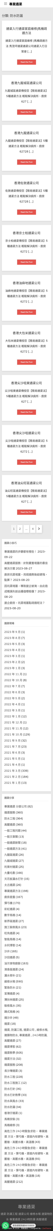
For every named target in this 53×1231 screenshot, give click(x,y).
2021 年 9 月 (12, 740)
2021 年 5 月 (12, 758)
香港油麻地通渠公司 (26, 283)
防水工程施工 (12, 1083)
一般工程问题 (12, 830)
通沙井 (8, 1017)
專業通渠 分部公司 (15, 806)
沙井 (7, 951)
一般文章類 (11, 836)
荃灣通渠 (9, 993)
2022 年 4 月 (12, 704)
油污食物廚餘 (12, 963)
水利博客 (9, 945)
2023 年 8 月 (12, 638)
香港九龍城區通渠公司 (26, 83)
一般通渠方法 (12, 848)
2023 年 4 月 (12, 650)
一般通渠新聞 (12, 842)
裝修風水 (9, 1005)
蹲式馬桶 (9, 1011)
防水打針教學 (12, 1095)
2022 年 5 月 (12, 698)
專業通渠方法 (12, 891)
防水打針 (9, 1089)
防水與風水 (11, 1101)
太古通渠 (9, 885)
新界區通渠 (11, 921)
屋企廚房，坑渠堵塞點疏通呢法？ (24, 603)
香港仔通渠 (11, 1113)
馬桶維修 (9, 1125)
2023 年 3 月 (12, 656)
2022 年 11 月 (13, 674)
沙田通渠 (9, 957)
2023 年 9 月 (12, 632)
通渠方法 (9, 1058)
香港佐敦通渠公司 (26, 183)
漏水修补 (9, 975)
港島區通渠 (11, 969)
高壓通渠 (10, 824)
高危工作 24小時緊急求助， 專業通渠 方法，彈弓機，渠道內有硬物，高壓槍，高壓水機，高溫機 (26, 1137)
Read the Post (28, 63)
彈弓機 (8, 903)
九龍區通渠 (11, 854)
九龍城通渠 (11, 860)
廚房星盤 (9, 897)
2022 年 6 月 (12, 692)
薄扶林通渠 (11, 999)
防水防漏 (9, 1107)
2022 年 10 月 (13, 680)
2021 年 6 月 (12, 752)
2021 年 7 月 (12, 746)
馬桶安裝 (9, 1119)
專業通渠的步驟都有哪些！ (20, 551)
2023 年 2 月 (12, 662)
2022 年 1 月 (12, 716)
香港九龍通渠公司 (26, 133)
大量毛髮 (9, 873)
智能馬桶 (9, 939)
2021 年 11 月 (13, 728)
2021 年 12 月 (13, 722)
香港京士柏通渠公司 (26, 233)
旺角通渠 (9, 933)
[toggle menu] (5, 3)
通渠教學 (9, 1052)
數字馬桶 (9, 915)
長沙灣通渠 (11, 1070)
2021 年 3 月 (12, 770)
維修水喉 (9, 981)
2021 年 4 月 (12, 764)
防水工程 (10, 818)
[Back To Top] (49, 1226)
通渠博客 (9, 1046)
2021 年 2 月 (12, 776)
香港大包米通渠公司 (26, 333)
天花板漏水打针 (13, 879)
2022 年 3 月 (12, 710)
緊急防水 (9, 987)
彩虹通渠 (9, 909)
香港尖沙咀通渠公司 (26, 433)
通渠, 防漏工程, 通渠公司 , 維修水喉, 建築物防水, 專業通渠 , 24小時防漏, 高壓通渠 (26, 1035)
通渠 (7, 1023)
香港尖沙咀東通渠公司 (26, 383)
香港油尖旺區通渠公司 (26, 483)
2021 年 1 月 (12, 782)
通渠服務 (10, 812)
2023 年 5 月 (12, 644)
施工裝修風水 (12, 927)
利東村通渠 (11, 866)
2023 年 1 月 (12, 668)
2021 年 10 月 (13, 734)
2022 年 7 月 (12, 686)
